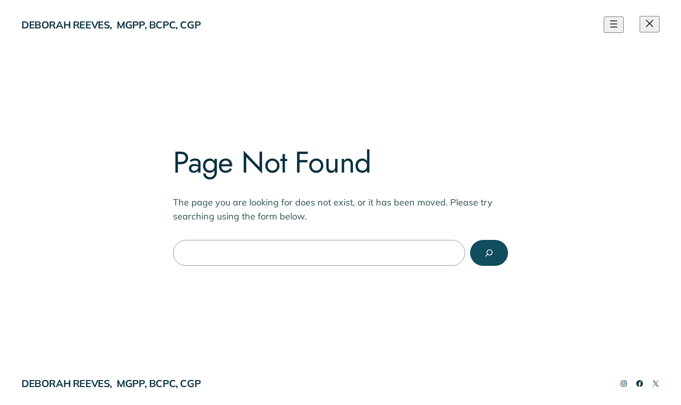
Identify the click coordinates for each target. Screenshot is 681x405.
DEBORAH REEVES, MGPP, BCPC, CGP (110, 24)
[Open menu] (614, 24)
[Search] (489, 253)
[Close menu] (650, 24)
